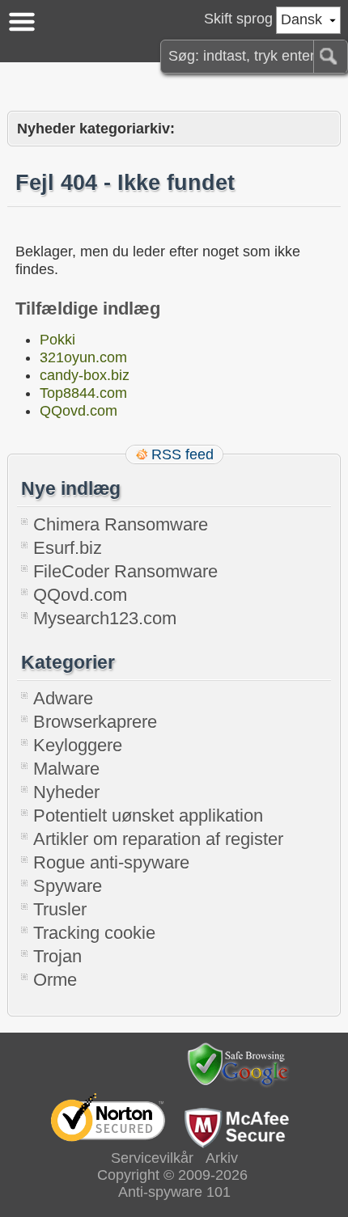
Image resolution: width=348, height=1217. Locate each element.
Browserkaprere (95, 722)
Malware (66, 769)
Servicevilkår (152, 1158)
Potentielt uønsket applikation (148, 815)
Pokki (57, 340)
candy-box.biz (84, 375)
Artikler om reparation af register (158, 839)
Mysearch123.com (104, 618)
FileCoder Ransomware (125, 571)
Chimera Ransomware (120, 524)
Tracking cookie (94, 933)
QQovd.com (78, 411)
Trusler (60, 909)
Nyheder (66, 792)
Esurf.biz (67, 548)
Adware (63, 698)
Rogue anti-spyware (111, 862)
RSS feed (182, 454)
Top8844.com (83, 393)
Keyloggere (77, 745)
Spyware (67, 886)
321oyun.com (83, 357)
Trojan (57, 956)
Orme (55, 980)
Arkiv (222, 1158)
